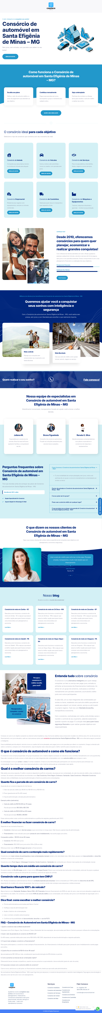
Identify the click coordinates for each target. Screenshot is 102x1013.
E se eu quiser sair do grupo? (60, 496)
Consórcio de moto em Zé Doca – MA (51, 609)
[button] (74, 468)
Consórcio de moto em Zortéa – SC (17, 609)
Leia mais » (8, 627)
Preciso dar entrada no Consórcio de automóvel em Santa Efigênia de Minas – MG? (73, 489)
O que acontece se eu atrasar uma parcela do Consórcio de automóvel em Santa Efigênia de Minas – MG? (73, 509)
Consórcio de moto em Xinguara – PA (84, 639)
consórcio (47, 738)
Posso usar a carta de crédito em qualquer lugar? (67, 502)
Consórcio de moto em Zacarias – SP (84, 609)
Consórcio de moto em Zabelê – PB (17, 639)
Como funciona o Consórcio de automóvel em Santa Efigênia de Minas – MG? (73, 468)
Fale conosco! (92, 379)
